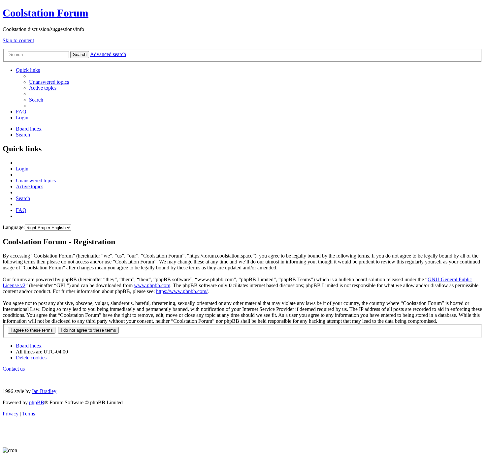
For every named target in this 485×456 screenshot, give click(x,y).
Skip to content (18, 40)
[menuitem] (49, 82)
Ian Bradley (44, 391)
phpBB (36, 402)
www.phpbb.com (152, 285)
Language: (14, 227)
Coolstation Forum (45, 13)
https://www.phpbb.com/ (182, 291)
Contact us (14, 369)
